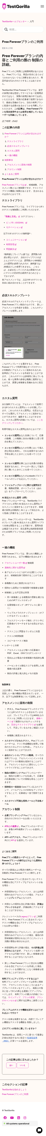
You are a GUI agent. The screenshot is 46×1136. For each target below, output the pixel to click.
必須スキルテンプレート (18, 146)
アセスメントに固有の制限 (19, 164)
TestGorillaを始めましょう (14, 1089)
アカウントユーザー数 (15, 563)
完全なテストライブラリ (22, 724)
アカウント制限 (14, 169)
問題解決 (10, 249)
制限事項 (9, 160)
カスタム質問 (13, 150)
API (12, 840)
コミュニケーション (15, 240)
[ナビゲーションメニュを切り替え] (42, 6)
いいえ (22, 1065)
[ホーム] (16, 6)
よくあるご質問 (12, 174)
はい (11, 1065)
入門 (32, 21)
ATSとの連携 (10, 826)
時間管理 (10, 244)
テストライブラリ (15, 141)
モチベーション (13, 227)
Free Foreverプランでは (13, 185)
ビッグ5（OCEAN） (15, 222)
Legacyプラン (27, 916)
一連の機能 (12, 155)
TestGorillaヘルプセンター (14, 21)
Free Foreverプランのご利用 (15, 1094)
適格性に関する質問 (14, 567)
